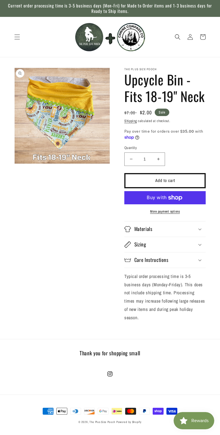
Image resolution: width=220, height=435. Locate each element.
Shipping (130, 121)
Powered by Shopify (129, 422)
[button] (17, 37)
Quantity (130, 147)
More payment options (165, 211)
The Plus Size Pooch (102, 422)
